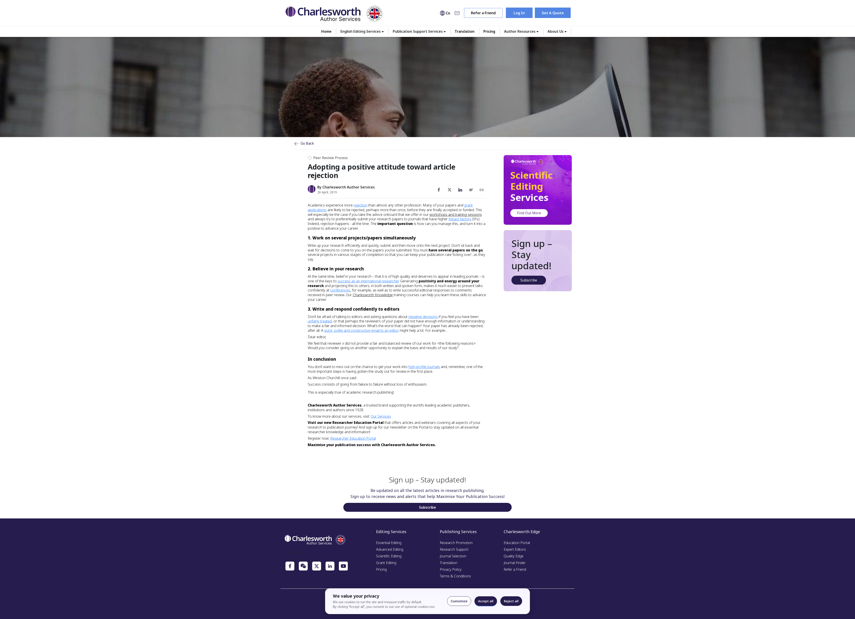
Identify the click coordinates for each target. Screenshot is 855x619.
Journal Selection (453, 556)
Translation (464, 31)
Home (326, 31)
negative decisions (423, 316)
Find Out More (529, 212)
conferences (340, 290)
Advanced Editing (389, 549)
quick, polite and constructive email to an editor (361, 330)
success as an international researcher (368, 281)
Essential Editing (388, 542)
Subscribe (528, 280)
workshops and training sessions (456, 214)
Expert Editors (515, 549)
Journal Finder (515, 562)
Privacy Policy (451, 569)
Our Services (381, 416)
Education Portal (517, 542)
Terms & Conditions (455, 576)
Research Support (454, 549)
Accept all (485, 601)
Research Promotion (456, 542)
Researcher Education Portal (353, 438)
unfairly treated (320, 321)
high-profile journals (424, 366)
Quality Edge (513, 556)
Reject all (511, 601)
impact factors (460, 218)
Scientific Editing (388, 556)
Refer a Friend (483, 12)
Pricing (489, 31)
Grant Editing (386, 562)
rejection (360, 205)
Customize (459, 601)
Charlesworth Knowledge (373, 294)
